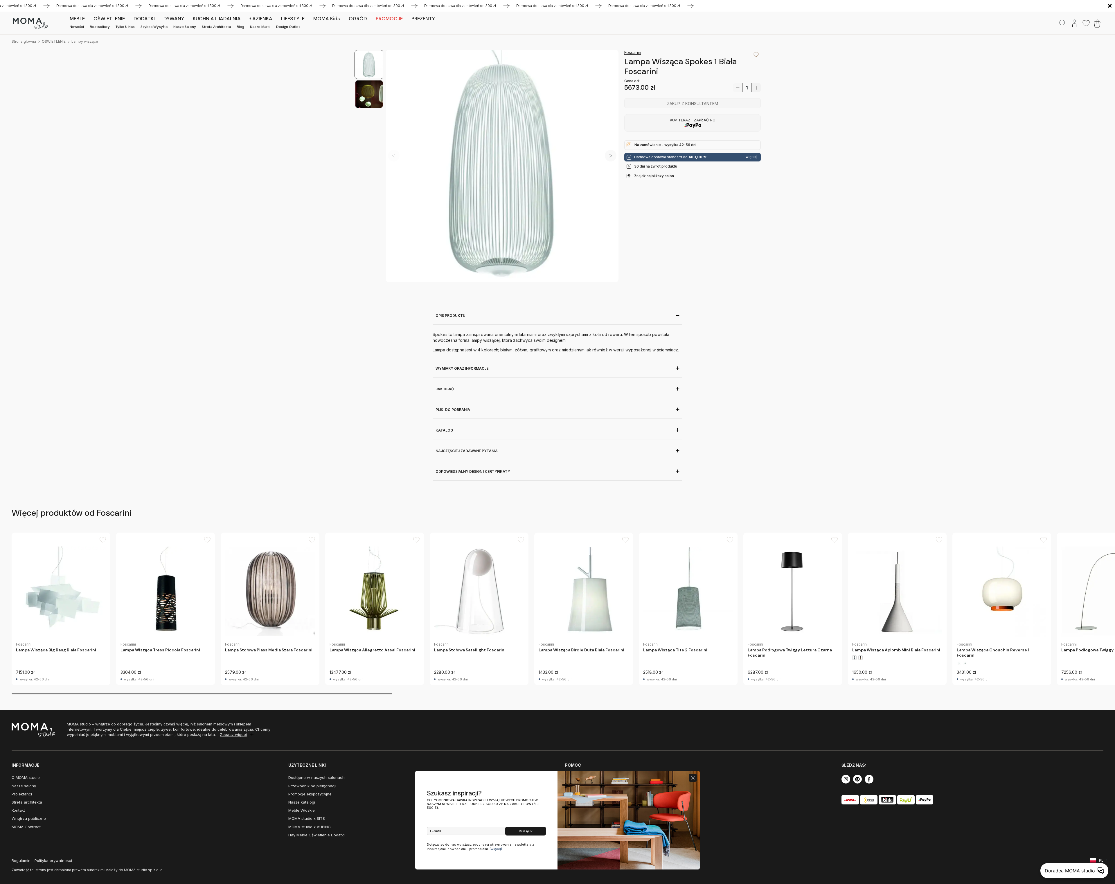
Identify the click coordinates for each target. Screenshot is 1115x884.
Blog (240, 26)
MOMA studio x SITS (306, 818)
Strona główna (24, 41)
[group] (61, 609)
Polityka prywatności (53, 860)
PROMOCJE (389, 18)
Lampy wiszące (84, 41)
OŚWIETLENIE (54, 41)
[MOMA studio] (30, 23)
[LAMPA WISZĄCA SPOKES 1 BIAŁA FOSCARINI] (502, 166)
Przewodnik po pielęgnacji (312, 786)
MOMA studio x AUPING (309, 826)
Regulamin (21, 860)
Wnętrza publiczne (29, 818)
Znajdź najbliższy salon (654, 175)
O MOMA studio (26, 777)
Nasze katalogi (301, 802)
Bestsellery (100, 26)
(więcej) (496, 849)
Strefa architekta (216, 26)
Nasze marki (260, 26)
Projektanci (22, 794)
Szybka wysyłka (154, 26)
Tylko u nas (125, 26)
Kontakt (18, 810)
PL (1101, 860)
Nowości (77, 26)
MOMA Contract (26, 826)
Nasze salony (184, 26)
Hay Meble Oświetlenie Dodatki (316, 835)
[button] (610, 155)
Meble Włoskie (301, 810)
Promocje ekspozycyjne (310, 794)
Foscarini (632, 52)
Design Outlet (288, 26)
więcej (751, 157)
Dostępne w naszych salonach (316, 777)
